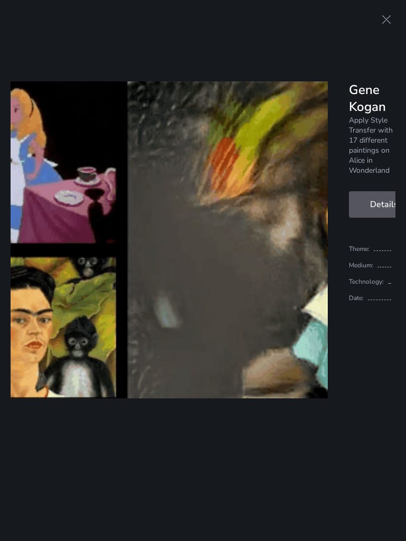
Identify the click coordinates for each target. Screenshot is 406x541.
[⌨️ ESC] (386, 20)
